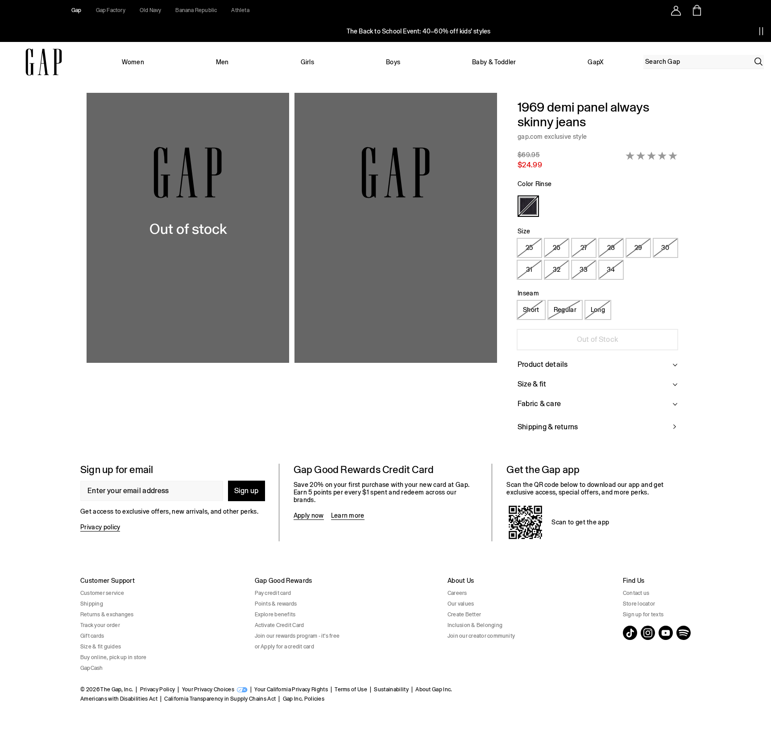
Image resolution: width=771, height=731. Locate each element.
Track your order (100, 625)
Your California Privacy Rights (291, 689)
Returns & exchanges (107, 614)
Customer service (102, 593)
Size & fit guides (100, 647)
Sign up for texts (643, 614)
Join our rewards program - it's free (297, 636)
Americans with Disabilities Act (119, 699)
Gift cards (92, 636)
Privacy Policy (157, 689)
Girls (308, 62)
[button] (292, 271)
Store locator (639, 604)
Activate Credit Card (279, 625)
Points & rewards (276, 604)
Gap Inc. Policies (303, 699)
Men (222, 62)
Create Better (464, 614)
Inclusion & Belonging (475, 625)
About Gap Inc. (433, 689)
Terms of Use (351, 689)
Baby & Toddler (494, 62)
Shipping (91, 604)
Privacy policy (100, 527)
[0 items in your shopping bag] (696, 10)
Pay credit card (273, 593)
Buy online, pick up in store (113, 657)
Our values (461, 604)
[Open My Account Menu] (676, 10)
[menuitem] (133, 62)
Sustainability (391, 689)
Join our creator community (481, 636)
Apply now (309, 515)
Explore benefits (275, 614)
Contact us (636, 593)
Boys (393, 62)
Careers (457, 593)
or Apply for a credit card (284, 647)
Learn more (348, 515)
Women (133, 62)
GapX (596, 62)
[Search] (758, 61)
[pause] (761, 31)
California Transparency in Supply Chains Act (220, 699)
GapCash (91, 668)
